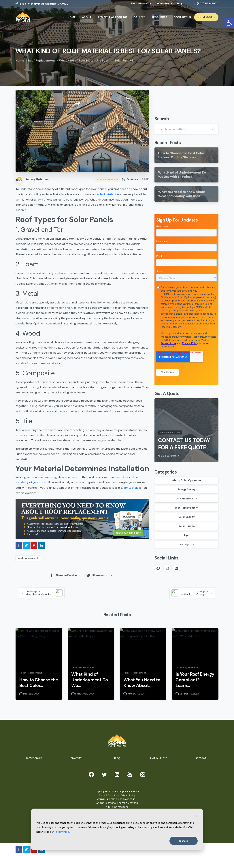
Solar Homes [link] (186, 526)
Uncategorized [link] (186, 544)
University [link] (162, 3)
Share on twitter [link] (103, 575)
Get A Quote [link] (158, 758)
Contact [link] (200, 758)
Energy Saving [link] (187, 489)
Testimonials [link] (139, 3)
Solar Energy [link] (186, 517)
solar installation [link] (108, 194)
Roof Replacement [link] (41, 60)
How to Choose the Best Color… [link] (38, 682)
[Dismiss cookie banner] (196, 816)
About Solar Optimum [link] (186, 480)
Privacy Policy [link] (62, 831)
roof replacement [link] (28, 558)
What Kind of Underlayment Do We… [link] (89, 680)
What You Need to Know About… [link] (141, 682)
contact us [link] (130, 488)
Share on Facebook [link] (67, 575)
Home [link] (20, 60)
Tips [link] (186, 535)
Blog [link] (179, 3)
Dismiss (183, 840)
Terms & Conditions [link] (109, 795)
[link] (23, 17)
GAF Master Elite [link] (186, 498)
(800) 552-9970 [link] (207, 3)
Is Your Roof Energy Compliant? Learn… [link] (195, 680)
